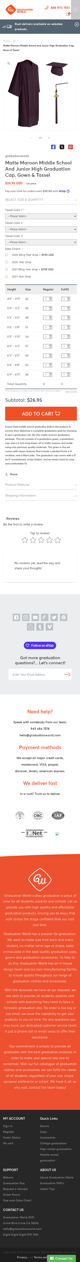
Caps (43, 1132)
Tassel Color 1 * (14, 210)
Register (8, 1132)
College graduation (53, 1143)
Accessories (47, 1137)
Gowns (44, 1126)
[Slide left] (30, 137)
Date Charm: (14, 249)
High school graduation (56, 1149)
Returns (8, 1177)
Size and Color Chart (17, 1200)
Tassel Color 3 (14, 236)
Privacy (22, 1257)
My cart (8, 1143)
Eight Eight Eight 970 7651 (21, 1234)
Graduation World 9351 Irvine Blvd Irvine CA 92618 (21, 1220)
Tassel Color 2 (14, 223)
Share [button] (14, 474)
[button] (75, 9)
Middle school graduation (49, 1157)
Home (6, 40)
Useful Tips (47, 1189)
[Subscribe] (67, 674)
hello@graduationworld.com (40, 735)
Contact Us (63, 1258)
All (14, 40)
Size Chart (71, 391)
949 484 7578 (40, 729)
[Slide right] (49, 137)
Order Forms (11, 1194)
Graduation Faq (14, 1183)
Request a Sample (15, 1189)
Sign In (7, 1126)
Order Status (11, 1137)
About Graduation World (56, 1177)
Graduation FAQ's (52, 1183)
